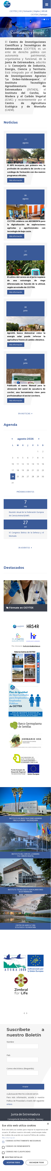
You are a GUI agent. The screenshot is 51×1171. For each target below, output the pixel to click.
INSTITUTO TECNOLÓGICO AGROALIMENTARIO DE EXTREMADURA (25, 890)
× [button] (48, 1124)
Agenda (10, 424)
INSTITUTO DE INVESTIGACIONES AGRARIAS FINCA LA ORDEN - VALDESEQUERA (25, 819)
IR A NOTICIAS (25, 413)
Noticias (11, 122)
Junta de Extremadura (25, 1114)
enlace (9, 1104)
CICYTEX (13, 11)
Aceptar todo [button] (13, 1162)
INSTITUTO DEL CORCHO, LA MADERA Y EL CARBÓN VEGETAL (25, 855)
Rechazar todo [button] (36, 1162)
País (8, 1055)
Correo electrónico (20, 1068)
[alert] (25, 1144)
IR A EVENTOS (24, 547)
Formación (27, 11)
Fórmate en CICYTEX (21, 607)
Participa (43, 14)
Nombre (10, 1041)
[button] (3, 1142)
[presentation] (24, 1012)
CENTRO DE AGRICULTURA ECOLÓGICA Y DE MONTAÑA (25, 926)
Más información (15, 180)
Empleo (37, 11)
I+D (20, 11)
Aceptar (25, 1086)
